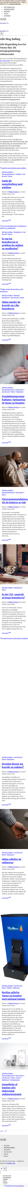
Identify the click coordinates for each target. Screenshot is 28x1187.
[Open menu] (2, 33)
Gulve (13, 1078)
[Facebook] (1, 20)
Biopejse (7, 11)
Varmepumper (9, 9)
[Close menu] (0, 1172)
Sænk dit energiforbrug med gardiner (12, 184)
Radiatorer (19, 392)
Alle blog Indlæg (7, 172)
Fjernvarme (19, 390)
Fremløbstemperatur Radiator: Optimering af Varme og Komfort (13, 399)
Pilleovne (16, 988)
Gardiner (18, 174)
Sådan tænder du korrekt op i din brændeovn (11, 305)
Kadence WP (11, 1163)
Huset (10, 176)
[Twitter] (3, 20)
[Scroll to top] (1, 1169)
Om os (6, 14)
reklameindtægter (15, 4)
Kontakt (7, 16)
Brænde (16, 295)
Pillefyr (9, 988)
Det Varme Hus (9, 7)
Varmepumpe (15, 1080)
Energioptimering (8, 174)
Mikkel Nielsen (14, 192)
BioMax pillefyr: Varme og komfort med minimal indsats (13, 995)
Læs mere (6, 221)
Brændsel (7, 1149)
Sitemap (7, 1145)
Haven (6, 1154)
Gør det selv (15, 297)
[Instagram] (5, 20)
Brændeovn (18, 232)
